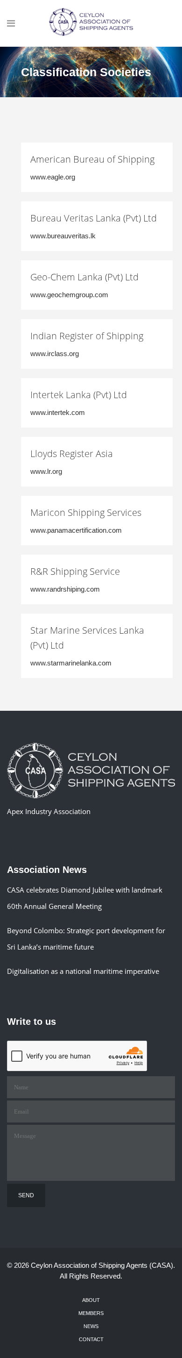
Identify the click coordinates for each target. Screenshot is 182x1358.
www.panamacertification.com (76, 530)
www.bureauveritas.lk (63, 236)
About (91, 1300)
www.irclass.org (54, 353)
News (91, 1326)
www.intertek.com (57, 412)
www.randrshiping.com (65, 589)
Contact (91, 1339)
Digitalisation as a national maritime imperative (83, 971)
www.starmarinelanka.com (71, 663)
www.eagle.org (52, 177)
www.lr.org (46, 471)
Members (91, 1313)
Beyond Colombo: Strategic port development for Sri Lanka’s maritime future (86, 938)
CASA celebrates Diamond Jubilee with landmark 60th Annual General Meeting (84, 898)
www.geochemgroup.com (69, 295)
